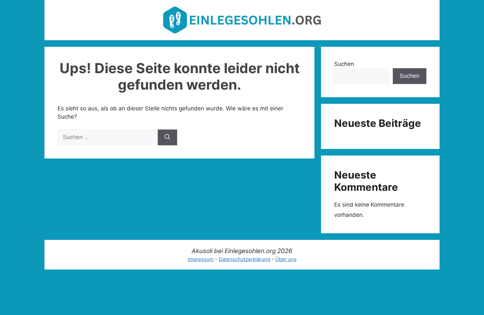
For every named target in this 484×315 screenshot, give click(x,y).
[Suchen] (167, 137)
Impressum (201, 259)
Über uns (286, 259)
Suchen (344, 64)
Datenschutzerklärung (244, 259)
